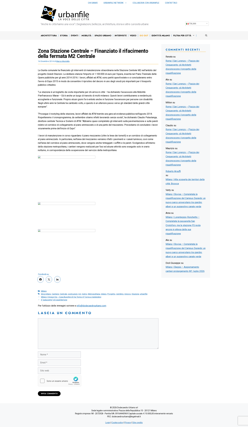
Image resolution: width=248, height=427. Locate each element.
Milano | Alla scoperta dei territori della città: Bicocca (185, 181)
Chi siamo (93, 3)
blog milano (46, 294)
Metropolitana (94, 294)
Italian (192, 23)
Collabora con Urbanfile (146, 3)
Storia (64, 35)
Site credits (137, 422)
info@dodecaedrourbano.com (91, 305)
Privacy (128, 422)
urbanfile (143, 294)
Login (107, 422)
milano (103, 294)
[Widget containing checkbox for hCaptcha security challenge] (59, 380)
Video (133, 35)
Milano (44, 291)
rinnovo (127, 294)
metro (84, 294)
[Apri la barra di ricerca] (206, 35)
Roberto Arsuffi (173, 171)
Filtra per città (182, 35)
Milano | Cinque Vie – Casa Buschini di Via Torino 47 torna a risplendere (71, 297)
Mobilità (86, 35)
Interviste (121, 35)
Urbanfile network (113, 3)
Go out (144, 35)
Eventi (74, 35)
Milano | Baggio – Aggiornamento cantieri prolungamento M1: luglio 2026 (185, 269)
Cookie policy (117, 422)
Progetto (111, 294)
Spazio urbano (103, 35)
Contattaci (171, 3)
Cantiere (55, 294)
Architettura (49, 35)
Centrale (63, 294)
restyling (119, 294)
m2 (79, 294)
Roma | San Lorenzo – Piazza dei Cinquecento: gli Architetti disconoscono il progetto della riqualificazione (182, 67)
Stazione (135, 294)
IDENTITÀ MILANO (161, 35)
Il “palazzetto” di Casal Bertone (54, 300)
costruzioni (73, 294)
